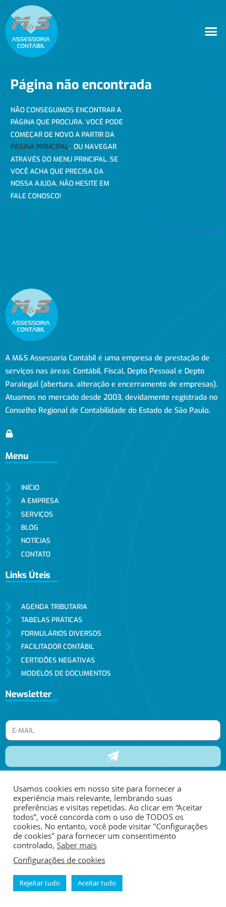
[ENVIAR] (113, 756)
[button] (211, 31)
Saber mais (77, 845)
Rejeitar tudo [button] (39, 883)
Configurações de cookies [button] (59, 860)
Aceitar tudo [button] (97, 883)
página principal (40, 146)
